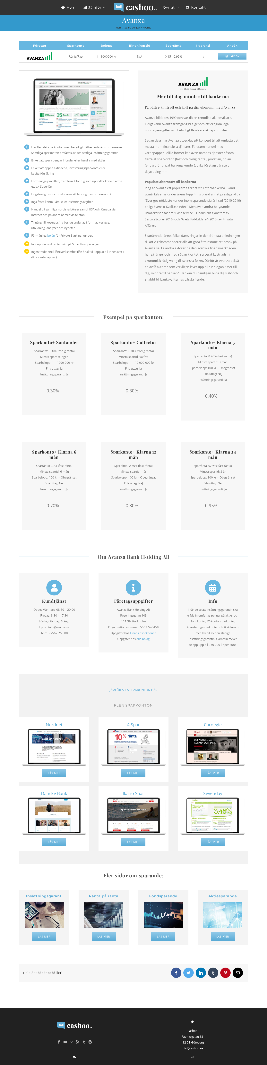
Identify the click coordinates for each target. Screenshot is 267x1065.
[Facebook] (176, 973)
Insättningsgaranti (44, 896)
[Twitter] (188, 973)
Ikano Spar (133, 793)
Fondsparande (163, 896)
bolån (51, 235)
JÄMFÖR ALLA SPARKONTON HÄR (133, 690)
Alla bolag (143, 639)
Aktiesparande (222, 896)
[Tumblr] (213, 973)
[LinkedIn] (201, 973)
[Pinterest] (225, 973)
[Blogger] (90, 1042)
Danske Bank (54, 793)
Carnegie (213, 724)
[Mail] (238, 973)
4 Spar (133, 724)
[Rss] (77, 1042)
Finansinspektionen (143, 633)
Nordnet (54, 724)
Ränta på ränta (103, 896)
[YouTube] (65, 1042)
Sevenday (212, 793)
